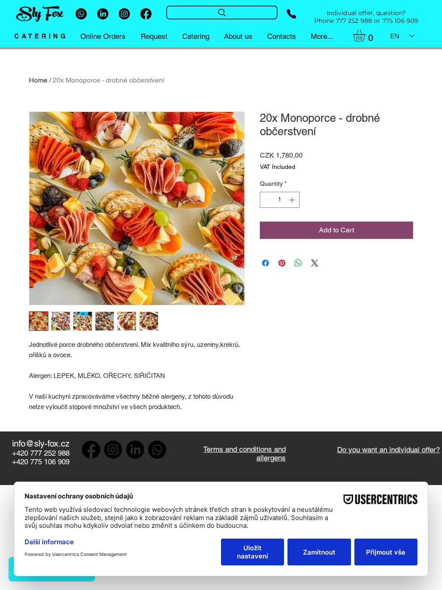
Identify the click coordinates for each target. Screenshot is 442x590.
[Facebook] (146, 13)
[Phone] (291, 13)
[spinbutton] (279, 199)
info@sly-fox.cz (40, 443)
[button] (366, 35)
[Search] (222, 12)
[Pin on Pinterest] (282, 263)
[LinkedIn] (102, 13)
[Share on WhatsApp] (298, 263)
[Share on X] (314, 263)
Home (38, 80)
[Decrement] (266, 199)
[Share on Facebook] (265, 263)
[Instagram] (124, 13)
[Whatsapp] (81, 13)
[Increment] (292, 199)
